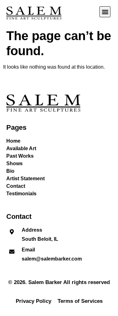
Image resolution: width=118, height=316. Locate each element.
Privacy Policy (33, 301)
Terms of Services (80, 301)
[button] (104, 11)
